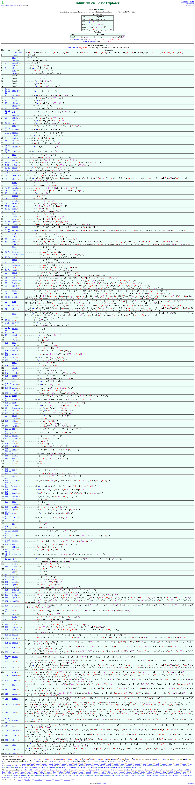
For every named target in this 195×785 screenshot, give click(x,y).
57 (6, 224)
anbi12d (15, 601)
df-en (175, 773)
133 (10, 429)
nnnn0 (14, 260)
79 (6, 273)
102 (6, 343)
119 (9, 398)
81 (6, 278)
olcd (13, 661)
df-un (3, 772)
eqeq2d (14, 286)
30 (9, 150)
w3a (68, 759)
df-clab (90, 770)
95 (6, 328)
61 (9, 224)
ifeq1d (14, 587)
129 (6, 433)
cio (171, 759)
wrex (113, 759)
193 (10, 619)
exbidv (14, 291)
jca (13, 123)
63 (6, 231)
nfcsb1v (15, 196)
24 (6, 123)
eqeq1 (14, 685)
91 (6, 309)
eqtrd (14, 403)
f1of (13, 317)
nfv (13, 337)
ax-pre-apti (83, 767)
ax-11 (122, 764)
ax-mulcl (118, 765)
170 (6, 550)
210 (6, 705)
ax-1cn (78, 765)
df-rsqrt (4, 777)
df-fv (73, 773)
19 (9, 111)
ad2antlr (15, 108)
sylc (13, 432)
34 (6, 152)
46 (6, 188)
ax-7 (81, 764)
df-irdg (140, 773)
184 (6, 590)
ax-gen (88, 764)
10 (6, 89)
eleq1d (14, 73)
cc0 (38, 761)
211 (6, 689)
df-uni (61, 772)
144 (9, 485)
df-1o (154, 773)
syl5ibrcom (16, 731)
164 (6, 526)
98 (6, 609)
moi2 (14, 712)
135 (10, 436)
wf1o (186, 759)
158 (6, 507)
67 (6, 242)
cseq (102, 761)
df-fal (57, 770)
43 (6, 175)
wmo (91, 759)
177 (6, 574)
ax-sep (9, 765)
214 (10, 705)
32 (9, 146)
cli (119, 761)
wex (84, 759)
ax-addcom (136, 765)
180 (6, 582)
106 (10, 355)
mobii (14, 302)
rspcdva (15, 133)
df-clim (20, 777)
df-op (54, 772)
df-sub (42, 775)
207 (9, 720)
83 (6, 283)
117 (6, 385)
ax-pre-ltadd (93, 767)
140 (10, 451)
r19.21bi (15, 360)
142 (6, 456)
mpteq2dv (15, 278)
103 (6, 355)
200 (6, 638)
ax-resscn (70, 765)
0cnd (14, 135)
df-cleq (98, 770)
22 (6, 128)
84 (6, 286)
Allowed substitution (90, 41)
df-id (109, 772)
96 (9, 328)
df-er (168, 773)
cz (79, 761)
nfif (13, 470)
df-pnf (8, 775)
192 (6, 619)
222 (9, 749)
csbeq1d (15, 216)
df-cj (173, 775)
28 (10, 133)
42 (9, 173)
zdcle (14, 143)
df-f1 (54, 773)
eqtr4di (14, 222)
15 (6, 95)
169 (9, 554)
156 (6, 502)
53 (6, 203)
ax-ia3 (51, 764)
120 (6, 393)
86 (6, 291)
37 (6, 162)
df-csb (180, 770)
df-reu (146, 770)
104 (6, 350)
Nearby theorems (189, 3)
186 (6, 595)
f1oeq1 (14, 561)
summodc (15, 230)
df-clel (106, 770)
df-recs (133, 773)
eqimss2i (15, 63)
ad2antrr (15, 95)
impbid (14, 735)
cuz (87, 761)
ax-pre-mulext (116, 767)
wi (34, 759)
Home (7, 5)
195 (6, 624)
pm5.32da (15, 288)
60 (9, 222)
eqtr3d (14, 270)
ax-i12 (130, 764)
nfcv (13, 461)
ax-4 (144, 764)
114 (6, 388)
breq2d (14, 273)
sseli (13, 65)
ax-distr (174, 765)
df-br (81, 772)
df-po (115, 772)
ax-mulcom (146, 765)
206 (6, 667)
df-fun (36, 773)
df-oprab (103, 773)
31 (6, 146)
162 (8, 540)
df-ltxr (29, 775)
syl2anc (14, 147)
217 (6, 726)
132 (6, 426)
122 (6, 400)
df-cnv (178, 772)
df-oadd (161, 773)
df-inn (77, 775)
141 (10, 453)
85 (6, 288)
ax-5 (75, 764)
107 (10, 358)
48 (6, 190)
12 (6, 91)
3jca (13, 112)
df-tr (103, 772)
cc (31, 761)
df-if (29, 772)
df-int (68, 772)
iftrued (14, 373)
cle (59, 761)
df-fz (133, 775)
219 (10, 735)
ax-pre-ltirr (52, 767)
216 (6, 722)
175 (6, 566)
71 (9, 252)
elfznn (14, 363)
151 (6, 487)
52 (6, 206)
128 (6, 436)
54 (9, 206)
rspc (13, 206)
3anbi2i (14, 242)
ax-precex (35, 767)
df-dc (30, 770)
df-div (70, 775)
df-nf (64, 770)
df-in (9, 772)
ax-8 (109, 764)
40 (6, 168)
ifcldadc (15, 151)
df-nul (22, 772)
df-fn (42, 773)
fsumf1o (27, 780)
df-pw (35, 772)
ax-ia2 (44, 764)
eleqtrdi (14, 332)
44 (6, 179)
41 (8, 170)
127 (10, 413)
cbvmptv (15, 190)
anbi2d (14, 689)
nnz (13, 249)
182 (10, 585)
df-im (187, 775)
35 (8, 165)
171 (6, 556)
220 (6, 740)
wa (39, 759)
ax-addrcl (109, 765)
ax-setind (45, 765)
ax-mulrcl (127, 765)
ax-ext (184, 764)
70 (6, 252)
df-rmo (153, 770)
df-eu (76, 770)
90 (9, 305)
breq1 (14, 155)
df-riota (88, 773)
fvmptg (14, 162)
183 (6, 587)
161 (6, 516)
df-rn (8, 773)
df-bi (25, 770)
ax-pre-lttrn (73, 767)
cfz (94, 761)
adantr (14, 140)
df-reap (57, 775)
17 (6, 111)
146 (6, 469)
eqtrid (14, 753)
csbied (14, 413)
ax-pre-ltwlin (62, 767)
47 (9, 188)
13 (9, 91)
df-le (35, 775)
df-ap (63, 775)
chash (110, 761)
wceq (76, 759)
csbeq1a (15, 201)
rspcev (14, 652)
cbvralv (14, 239)
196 (6, 627)
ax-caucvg (135, 767)
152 (6, 489)
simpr (14, 120)
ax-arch (126, 767)
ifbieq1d (15, 157)
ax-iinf (54, 765)
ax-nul (16, 765)
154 (9, 552)
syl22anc (15, 720)
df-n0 (101, 775)
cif (140, 759)
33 (6, 148)
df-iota (29, 773)
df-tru (51, 770)
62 (6, 227)
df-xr (22, 775)
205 (6, 661)
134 (10, 433)
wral (106, 759)
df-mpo (111, 773)
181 (10, 582)
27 (6, 130)
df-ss (16, 772)
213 (6, 699)
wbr (156, 759)
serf (13, 173)
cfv (2, 761)
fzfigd (14, 252)
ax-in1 (57, 764)
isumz (19, 780)
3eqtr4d (14, 493)
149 (6, 482)
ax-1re (85, 765)
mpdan (14, 749)
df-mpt (96, 772)
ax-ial (164, 764)
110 (6, 365)
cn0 (73, 761)
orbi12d (15, 705)
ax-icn (92, 765)
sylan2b (15, 170)
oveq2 (14, 614)
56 (9, 229)
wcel (99, 759)
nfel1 (14, 198)
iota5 (14, 745)
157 (6, 509)
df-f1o (67, 773)
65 (6, 236)
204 (6, 658)
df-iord (129, 772)
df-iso (122, 772)
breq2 (14, 622)
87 (6, 293)
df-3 (89, 775)
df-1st (118, 773)
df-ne (119, 770)
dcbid (14, 236)
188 (10, 601)
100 (6, 358)
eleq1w (14, 183)
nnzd (14, 100)
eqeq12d (15, 350)
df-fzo (140, 775)
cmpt (164, 759)
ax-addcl (100, 765)
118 (10, 388)
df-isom (80, 773)
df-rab (160, 770)
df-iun (75, 772)
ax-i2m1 (182, 765)
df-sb (70, 770)
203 (6, 652)
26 (9, 128)
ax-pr (31, 765)
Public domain (102, 783)
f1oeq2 (14, 617)
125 (6, 458)
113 (6, 373)
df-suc (150, 772)
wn (28, 759)
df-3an (44, 770)
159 (10, 509)
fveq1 (14, 564)
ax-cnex (61, 765)
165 (6, 535)
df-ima (22, 773)
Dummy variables (72, 48)
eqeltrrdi (15, 577)
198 (6, 635)
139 (6, 451)
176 (6, 585)
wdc (61, 759)
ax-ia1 (37, 764)
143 (10, 458)
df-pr (48, 772)
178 (10, 574)
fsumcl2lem (38, 780)
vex (13, 569)
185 (6, 592)
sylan (14, 257)
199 (10, 635)
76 (6, 267)
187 (6, 597)
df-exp (157, 775)
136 (6, 438)
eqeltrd (14, 168)
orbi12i (14, 297)
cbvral (14, 354)
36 (6, 157)
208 (6, 675)
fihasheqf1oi (16, 255)
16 (8, 133)
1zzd (13, 58)
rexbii (14, 244)
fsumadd (48, 780)
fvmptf (14, 480)
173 (9, 609)
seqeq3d (15, 280)
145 (6, 478)
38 (9, 162)
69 (6, 297)
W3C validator (190, 783)
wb (46, 759)
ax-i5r (170, 764)
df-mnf (16, 775)
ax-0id (17, 767)
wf (178, 759)
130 (6, 421)
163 (6, 533)
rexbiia (14, 293)
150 (10, 482)
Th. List (20, 5)
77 (9, 267)
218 (6, 735)
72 (6, 257)
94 (9, 320)
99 (6, 552)
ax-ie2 (103, 764)
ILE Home (14, 5)
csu (126, 761)
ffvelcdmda (16, 408)
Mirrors (2, 5)
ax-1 (28, 764)
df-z (107, 775)
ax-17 (150, 764)
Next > (192, 2)
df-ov (95, 773)
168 (6, 544)
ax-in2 (64, 764)
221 (6, 745)
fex (13, 325)
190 (6, 611)
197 (6, 630)
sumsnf (57, 780)
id (12, 632)
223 (8, 753)
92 (9, 718)
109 (6, 492)
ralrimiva (15, 193)
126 (6, 413)
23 (6, 118)
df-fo (60, 773)
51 (6, 198)
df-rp (126, 775)
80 (6, 275)
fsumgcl (15, 91)
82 (6, 280)
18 (6, 103)
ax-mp (24, 764)
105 (10, 350)
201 (10, 643)
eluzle (14, 115)
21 (6, 113)
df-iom (158, 772)
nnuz (14, 55)
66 (6, 239)
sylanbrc (15, 129)
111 (6, 398)
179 (10, 577)
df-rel (171, 772)
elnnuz (14, 60)
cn (65, 761)
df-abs (12, 777)
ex (13, 726)
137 (6, 453)
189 (6, 606)
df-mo (83, 770)
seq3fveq (15, 554)
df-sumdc (15, 52)
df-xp (164, 772)
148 (6, 480)
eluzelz (14, 106)
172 (9, 559)
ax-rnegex (25, 767)
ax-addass (156, 765)
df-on (136, 772)
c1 (43, 761)
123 (6, 403)
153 (10, 494)
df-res (14, 773)
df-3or (37, 770)
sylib (13, 305)
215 (6, 712)
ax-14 (177, 764)
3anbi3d (15, 675)
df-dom (182, 773)
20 (6, 108)
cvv (121, 759)
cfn (26, 761)
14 (6, 93)
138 (6, 449)
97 (6, 330)
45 (6, 718)
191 (9, 656)
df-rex (139, 770)
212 (6, 694)
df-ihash (165, 775)
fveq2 (14, 71)
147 (10, 471)
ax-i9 (157, 764)
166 (6, 537)
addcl (14, 547)
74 (6, 270)
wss (134, 759)
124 (6, 494)
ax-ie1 (96, 764)
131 (6, 429)
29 (6, 150)
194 (6, 643)
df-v (167, 770)
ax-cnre (43, 767)
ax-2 (32, 764)
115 (6, 383)
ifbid (13, 275)
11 (8, 89)
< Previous (184, 2)
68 (6, 244)
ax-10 (116, 764)
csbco (14, 219)
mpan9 (14, 209)
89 (6, 302)
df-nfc (112, 770)
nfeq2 (14, 343)
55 (9, 209)
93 (6, 720)
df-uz (113, 775)
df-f (48, 773)
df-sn (41, 772)
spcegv (14, 606)
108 (6, 360)
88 (9, 297)
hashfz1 (15, 265)
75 (6, 262)
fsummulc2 (67, 780)
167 (6, 542)
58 (6, 216)
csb (127, 759)
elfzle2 (14, 368)
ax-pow (24, 765)
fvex (13, 574)
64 (6, 305)
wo (52, 759)
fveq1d (14, 283)
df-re (180, 775)
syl (13, 267)
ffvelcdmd (15, 175)
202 (6, 647)
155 (9, 512)
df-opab (88, 772)
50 (6, 209)
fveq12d (15, 635)
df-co (184, 772)
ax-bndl (137, 764)
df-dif (187, 770)
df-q (119, 775)
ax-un (37, 765)
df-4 (95, 775)
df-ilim (143, 772)
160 (6, 514)
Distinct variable (76, 39)
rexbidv (14, 680)
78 (9, 270)
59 (6, 222)
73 (9, 257)
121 (6, 396)
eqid (13, 160)
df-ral (132, 770)
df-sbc (173, 770)
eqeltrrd (14, 436)
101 (6, 353)
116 (10, 383)
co (18, 761)
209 (6, 680)
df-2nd (126, 773)
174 (6, 601)
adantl (14, 68)
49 (6, 229)
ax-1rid (9, 767)
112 (6, 370)
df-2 (84, 775)
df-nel (126, 770)
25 (9, 123)
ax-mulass (165, 765)
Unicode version (190, 5)
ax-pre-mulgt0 (104, 767)
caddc (51, 761)
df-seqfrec (149, 775)
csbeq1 (14, 185)
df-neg (49, 775)
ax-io (70, 764)
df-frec (148, 773)
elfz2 (14, 126)
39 (10, 165)
